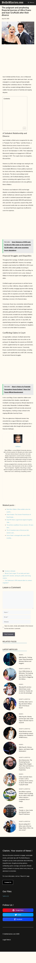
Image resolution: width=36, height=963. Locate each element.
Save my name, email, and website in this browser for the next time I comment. (18, 627)
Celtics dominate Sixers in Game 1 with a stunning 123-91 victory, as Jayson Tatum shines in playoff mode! (26, 780)
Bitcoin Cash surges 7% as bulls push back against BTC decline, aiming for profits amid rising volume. (17, 576)
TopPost (6, 896)
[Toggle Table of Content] (23, 128)
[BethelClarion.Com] (12, 2)
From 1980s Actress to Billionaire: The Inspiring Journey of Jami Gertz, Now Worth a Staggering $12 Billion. (26, 675)
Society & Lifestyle (10, 571)
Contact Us (7, 882)
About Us (23, 876)
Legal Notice (7, 940)
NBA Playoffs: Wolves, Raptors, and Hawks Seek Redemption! (26, 749)
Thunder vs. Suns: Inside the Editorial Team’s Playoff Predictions (26, 812)
